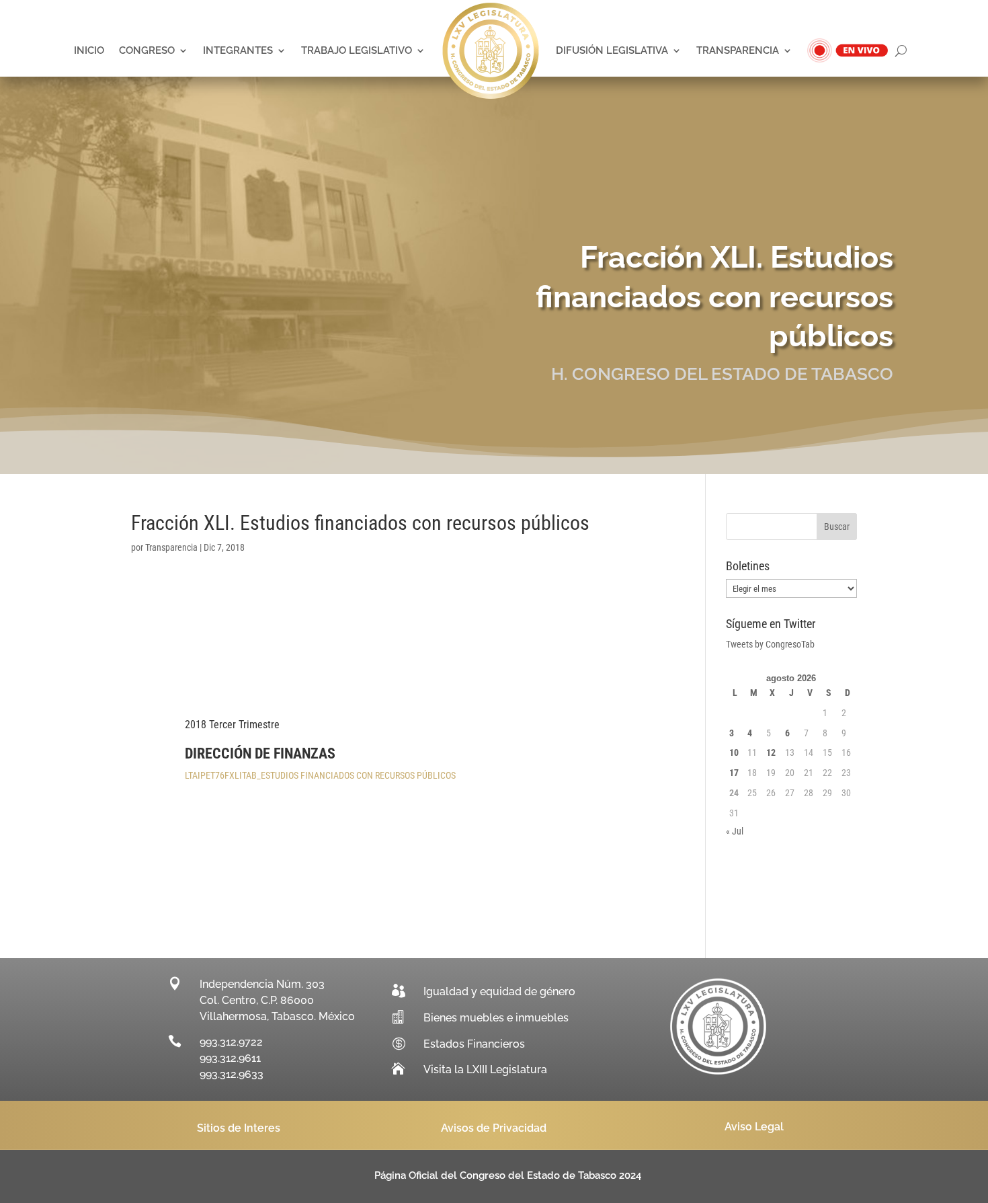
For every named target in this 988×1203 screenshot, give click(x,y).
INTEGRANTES (238, 50)
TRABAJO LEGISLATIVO (356, 50)
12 (771, 752)
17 (734, 772)
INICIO (89, 50)
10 (734, 752)
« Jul (734, 831)
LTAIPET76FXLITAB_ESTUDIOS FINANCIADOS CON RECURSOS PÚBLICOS (320, 775)
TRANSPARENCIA (737, 50)
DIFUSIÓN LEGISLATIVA (612, 50)
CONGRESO (147, 50)
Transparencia (171, 547)
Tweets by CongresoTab (770, 644)
